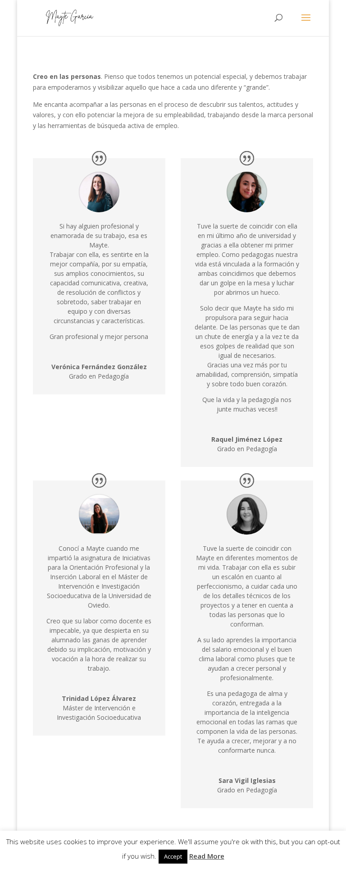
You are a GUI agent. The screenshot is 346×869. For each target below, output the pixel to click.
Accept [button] (173, 856)
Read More (206, 855)
